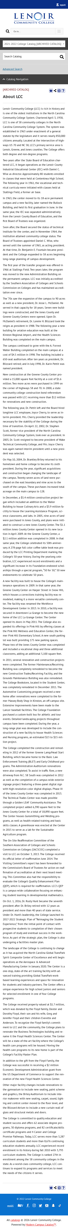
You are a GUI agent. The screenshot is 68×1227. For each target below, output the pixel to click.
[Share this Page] (55, 90)
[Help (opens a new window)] (63, 90)
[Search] (7, 31)
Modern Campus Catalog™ (41, 1224)
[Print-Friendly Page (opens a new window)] (59, 90)
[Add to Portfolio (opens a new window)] (51, 90)
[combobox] (34, 43)
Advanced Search (12, 69)
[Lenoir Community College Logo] (34, 18)
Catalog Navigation (17, 79)
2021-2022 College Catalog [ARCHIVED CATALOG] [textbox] (32, 44)
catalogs (15, 1220)
